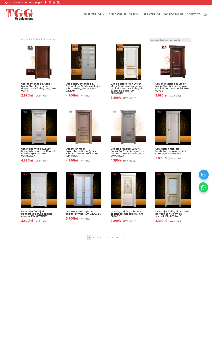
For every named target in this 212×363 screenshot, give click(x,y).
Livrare (115, 282)
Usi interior (92, 14)
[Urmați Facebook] (191, 339)
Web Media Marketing (29, 341)
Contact (193, 14)
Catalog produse (82, 303)
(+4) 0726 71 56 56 (31, 307)
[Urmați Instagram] (198, 339)
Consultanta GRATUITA (125, 275)
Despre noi (78, 276)
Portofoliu (173, 14)
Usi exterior (151, 14)
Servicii (75, 282)
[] (203, 191)
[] (204, 178)
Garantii (76, 296)
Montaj (75, 289)
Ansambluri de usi (123, 14)
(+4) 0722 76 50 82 (31, 313)
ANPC (113, 337)
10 (117, 237)
